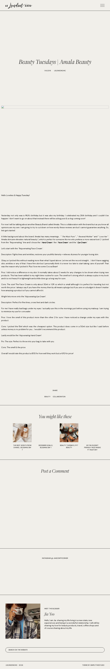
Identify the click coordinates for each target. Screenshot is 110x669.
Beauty (47, 397)
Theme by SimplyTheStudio (93, 665)
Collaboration (59, 397)
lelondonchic (11, 665)
